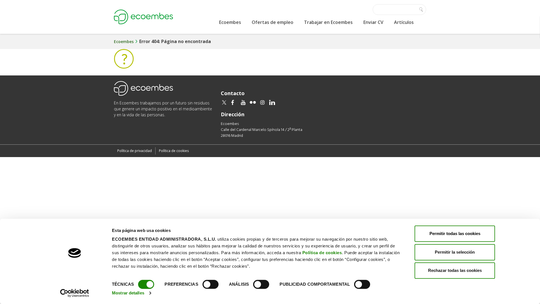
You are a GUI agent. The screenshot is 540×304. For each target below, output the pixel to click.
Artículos (404, 22)
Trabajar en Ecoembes (328, 22)
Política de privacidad (134, 150)
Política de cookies (322, 252)
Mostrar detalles (128, 292)
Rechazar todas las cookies (455, 270)
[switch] (210, 284)
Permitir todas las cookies (454, 233)
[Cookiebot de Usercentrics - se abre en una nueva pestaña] (74, 293)
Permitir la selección (455, 252)
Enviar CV (373, 22)
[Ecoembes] (143, 17)
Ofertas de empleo (272, 22)
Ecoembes (230, 22)
